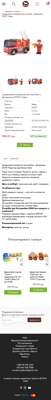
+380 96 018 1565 (24, 364)
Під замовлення (25, 343)
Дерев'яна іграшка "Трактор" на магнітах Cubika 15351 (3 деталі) (38, 276)
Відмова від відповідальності (24, 340)
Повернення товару (25, 346)
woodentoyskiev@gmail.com (25, 370)
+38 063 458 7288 (24, 367)
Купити (27, 144)
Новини (24, 356)
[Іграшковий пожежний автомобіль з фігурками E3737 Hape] (25, 45)
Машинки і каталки (12, 11)
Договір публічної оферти (24, 351)
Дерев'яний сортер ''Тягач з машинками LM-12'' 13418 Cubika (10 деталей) (12, 277)
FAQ (25, 337)
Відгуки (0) (14, 158)
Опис (5, 158)
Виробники (25, 354)
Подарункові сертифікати (25, 348)
